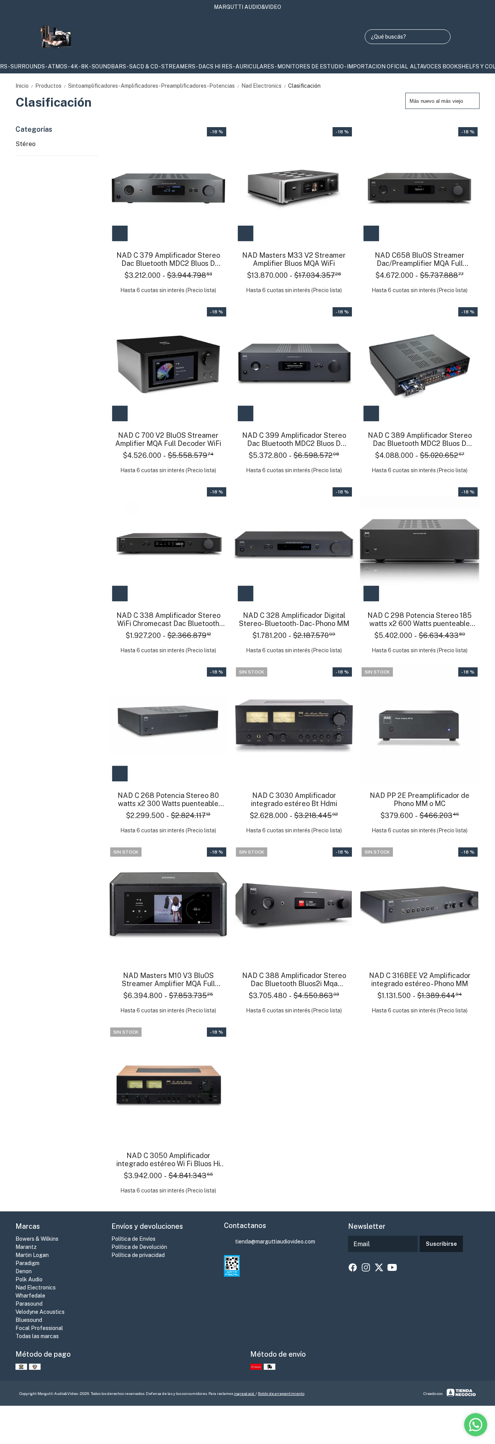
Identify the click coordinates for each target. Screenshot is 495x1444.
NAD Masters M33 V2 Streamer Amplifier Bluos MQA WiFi (294, 259)
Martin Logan (32, 1255)
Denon (23, 1271)
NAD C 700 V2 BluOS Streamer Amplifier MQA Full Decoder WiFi (168, 439)
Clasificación (304, 86)
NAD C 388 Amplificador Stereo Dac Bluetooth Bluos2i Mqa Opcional (294, 979)
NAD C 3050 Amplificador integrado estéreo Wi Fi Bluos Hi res (168, 1159)
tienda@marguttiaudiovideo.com (275, 1241)
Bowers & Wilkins (36, 1239)
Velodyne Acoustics (40, 1312)
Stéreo (25, 144)
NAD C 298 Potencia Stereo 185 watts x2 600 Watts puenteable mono (419, 619)
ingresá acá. (245, 1393)
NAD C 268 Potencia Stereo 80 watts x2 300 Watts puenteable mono (168, 799)
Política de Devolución (139, 1247)
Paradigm (27, 1263)
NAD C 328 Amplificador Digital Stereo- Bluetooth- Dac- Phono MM (294, 619)
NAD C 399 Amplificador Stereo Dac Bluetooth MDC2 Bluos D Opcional (294, 439)
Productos (51, 86)
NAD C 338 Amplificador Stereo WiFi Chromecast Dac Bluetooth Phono (168, 619)
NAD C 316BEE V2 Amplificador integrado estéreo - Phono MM (420, 979)
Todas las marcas (37, 1336)
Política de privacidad (138, 1255)
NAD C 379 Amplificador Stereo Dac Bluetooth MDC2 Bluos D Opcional (168, 259)
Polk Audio (29, 1279)
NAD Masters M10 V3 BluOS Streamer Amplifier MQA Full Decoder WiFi (168, 979)
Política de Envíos (133, 1239)
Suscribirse (441, 1244)
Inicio (24, 86)
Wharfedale (30, 1296)
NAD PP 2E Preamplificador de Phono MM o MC (419, 799)
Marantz (26, 1247)
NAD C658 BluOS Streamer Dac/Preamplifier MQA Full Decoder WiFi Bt (419, 259)
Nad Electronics (264, 86)
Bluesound (28, 1320)
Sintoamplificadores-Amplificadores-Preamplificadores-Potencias (154, 86)
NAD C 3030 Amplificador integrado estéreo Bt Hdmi (294, 799)
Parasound (29, 1304)
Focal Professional (39, 1328)
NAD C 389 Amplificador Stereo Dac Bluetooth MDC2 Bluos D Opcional (420, 439)
